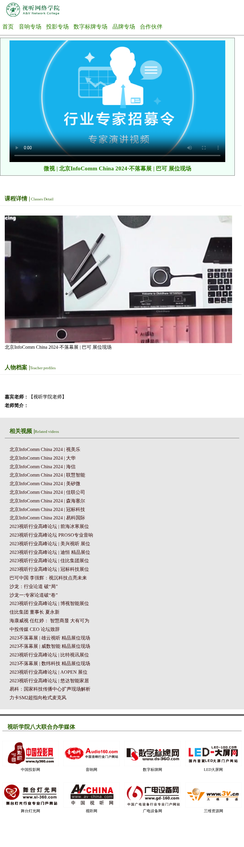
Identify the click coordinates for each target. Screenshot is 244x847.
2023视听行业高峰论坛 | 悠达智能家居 (49, 680)
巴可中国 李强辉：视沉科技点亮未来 (48, 577)
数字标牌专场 (90, 26)
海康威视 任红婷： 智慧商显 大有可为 (49, 620)
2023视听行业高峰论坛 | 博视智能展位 (49, 603)
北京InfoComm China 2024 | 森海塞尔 (47, 500)
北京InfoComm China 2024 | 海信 (43, 466)
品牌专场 (123, 26)
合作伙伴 (151, 26)
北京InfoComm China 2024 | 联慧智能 (47, 474)
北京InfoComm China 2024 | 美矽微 (45, 483)
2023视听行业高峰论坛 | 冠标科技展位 (49, 569)
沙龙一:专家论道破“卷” (34, 595)
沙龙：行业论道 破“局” (34, 586)
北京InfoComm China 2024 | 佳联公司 (47, 492)
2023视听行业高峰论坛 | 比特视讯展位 (49, 654)
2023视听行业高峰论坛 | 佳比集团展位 (49, 560)
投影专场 (57, 26)
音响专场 (30, 26)
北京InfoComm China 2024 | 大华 (43, 458)
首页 (8, 26)
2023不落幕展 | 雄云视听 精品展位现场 (50, 637)
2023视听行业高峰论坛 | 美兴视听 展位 (50, 543)
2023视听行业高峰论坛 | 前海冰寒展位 (49, 526)
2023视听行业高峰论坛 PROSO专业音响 (51, 535)
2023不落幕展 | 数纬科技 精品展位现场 (50, 663)
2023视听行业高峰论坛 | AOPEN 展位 (48, 672)
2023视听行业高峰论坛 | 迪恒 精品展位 (50, 552)
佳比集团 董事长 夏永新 (35, 612)
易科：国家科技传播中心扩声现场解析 (50, 689)
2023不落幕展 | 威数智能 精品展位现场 (50, 646)
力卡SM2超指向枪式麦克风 (38, 697)
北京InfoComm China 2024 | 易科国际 (47, 517)
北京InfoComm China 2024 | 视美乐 (45, 449)
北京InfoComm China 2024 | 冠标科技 (47, 509)
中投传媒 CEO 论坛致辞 (35, 629)
